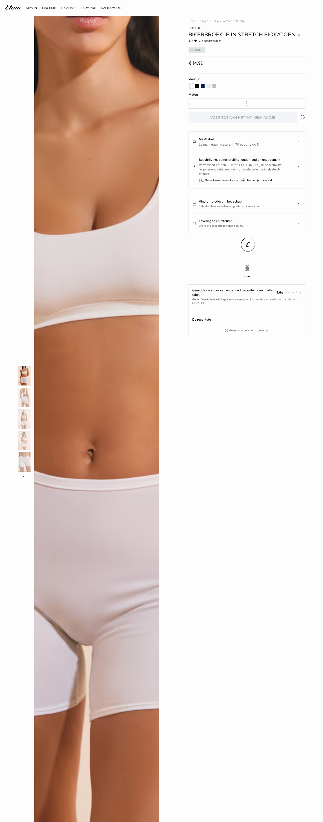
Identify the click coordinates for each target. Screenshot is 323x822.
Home (192, 21)
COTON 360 (195, 28)
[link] (31, 8)
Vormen (227, 21)
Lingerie (205, 21)
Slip (216, 21)
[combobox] (247, 104)
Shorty (240, 21)
